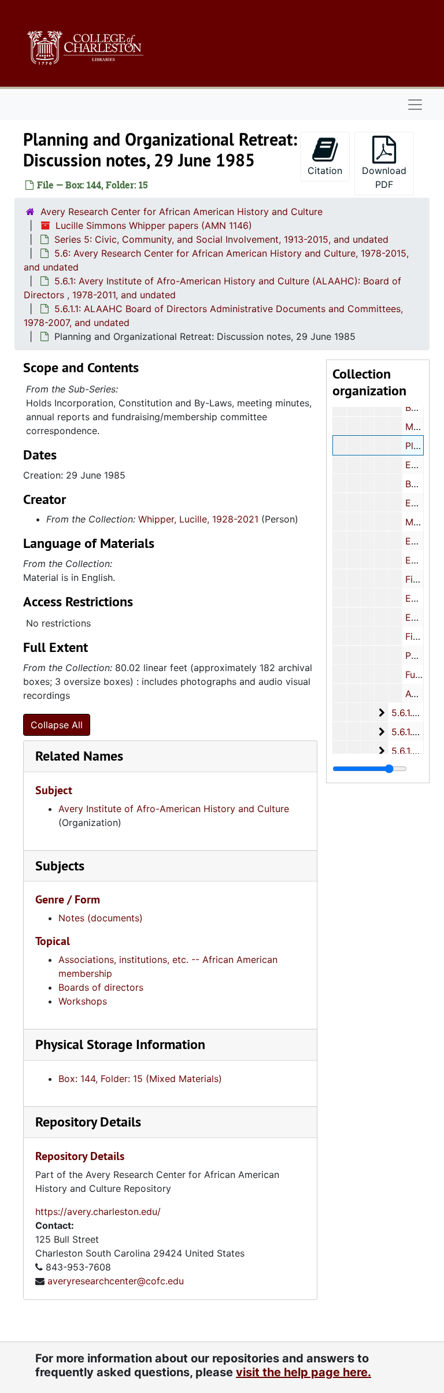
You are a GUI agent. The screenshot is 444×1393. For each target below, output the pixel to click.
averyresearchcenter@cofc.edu (115, 1281)
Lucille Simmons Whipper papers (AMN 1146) (154, 225)
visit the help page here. (303, 1372)
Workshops (82, 1001)
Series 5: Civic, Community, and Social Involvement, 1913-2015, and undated (221, 239)
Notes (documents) (100, 918)
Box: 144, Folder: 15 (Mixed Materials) (140, 1078)
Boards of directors (100, 987)
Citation (325, 170)
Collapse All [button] (57, 725)
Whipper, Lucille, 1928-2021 (198, 519)
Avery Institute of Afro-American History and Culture (173, 808)
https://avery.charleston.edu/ (98, 1211)
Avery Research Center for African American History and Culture (181, 211)
